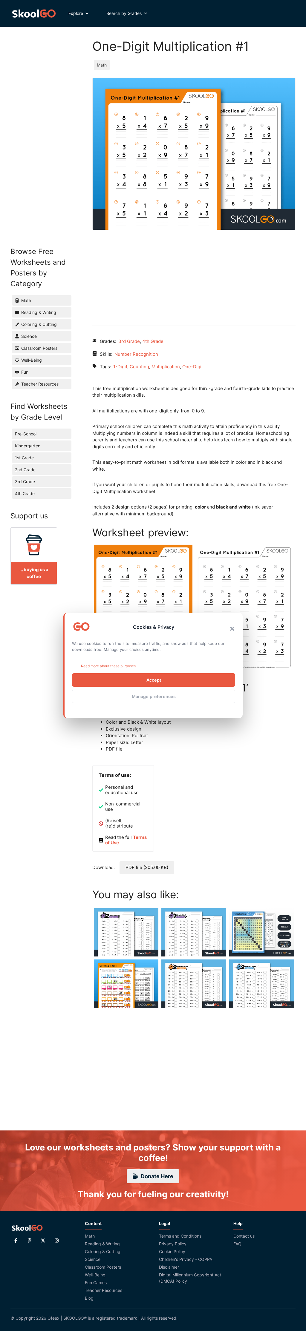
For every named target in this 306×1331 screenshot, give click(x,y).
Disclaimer (169, 1267)
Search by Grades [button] (124, 13)
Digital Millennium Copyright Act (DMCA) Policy (190, 1278)
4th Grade (152, 341)
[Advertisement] (194, 272)
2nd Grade (25, 469)
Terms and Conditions (180, 1235)
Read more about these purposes (108, 666)
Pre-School (25, 433)
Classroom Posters (103, 1267)
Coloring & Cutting (102, 1251)
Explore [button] (75, 13)
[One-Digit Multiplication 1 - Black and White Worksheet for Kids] (244, 608)
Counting (139, 366)
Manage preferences (154, 696)
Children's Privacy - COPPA (185, 1259)
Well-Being (95, 1274)
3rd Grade (129, 341)
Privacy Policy (172, 1243)
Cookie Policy (172, 1251)
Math (102, 64)
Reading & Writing (102, 1243)
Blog (89, 1298)
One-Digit (192, 366)
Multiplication (166, 366)
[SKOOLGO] (34, 13)
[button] (232, 629)
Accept (153, 680)
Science (92, 1259)
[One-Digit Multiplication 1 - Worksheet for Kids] (143, 608)
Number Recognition (136, 354)
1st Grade (24, 457)
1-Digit (120, 366)
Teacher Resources (103, 1290)
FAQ (237, 1243)
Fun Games (96, 1282)
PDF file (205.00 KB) (147, 867)
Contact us (244, 1235)
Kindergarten (27, 445)
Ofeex (53, 1318)
